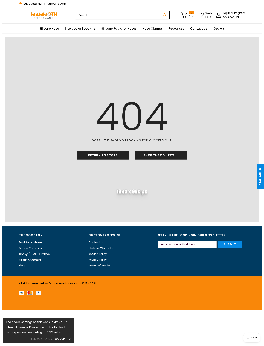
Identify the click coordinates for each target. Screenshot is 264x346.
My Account (231, 17)
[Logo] (44, 15)
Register (239, 13)
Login (227, 13)
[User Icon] (218, 15)
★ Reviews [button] (260, 176)
